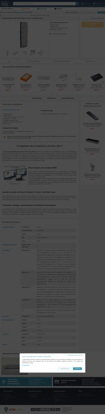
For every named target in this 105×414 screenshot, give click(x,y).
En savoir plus (25, 365)
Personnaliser (64, 368)
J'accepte (77, 368)
